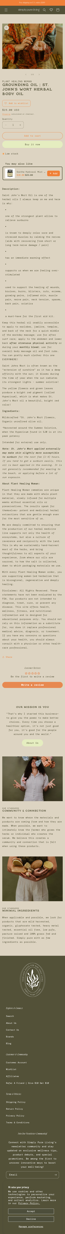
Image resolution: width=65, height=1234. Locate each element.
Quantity (7, 119)
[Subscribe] (55, 1174)
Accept (31, 1211)
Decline (31, 1219)
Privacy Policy (15, 1115)
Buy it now (32, 144)
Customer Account (16, 1062)
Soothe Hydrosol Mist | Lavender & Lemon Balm (31, 171)
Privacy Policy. (29, 1203)
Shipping (6, 114)
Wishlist (11, 1069)
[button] (6, 10)
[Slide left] (26, 74)
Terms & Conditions (17, 1122)
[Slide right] (39, 74)
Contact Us (12, 1029)
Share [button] (9, 657)
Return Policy (14, 1109)
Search (10, 1016)
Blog (8, 1043)
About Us (32, 742)
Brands (10, 1036)
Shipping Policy (16, 1102)
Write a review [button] (32, 684)
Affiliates (12, 1076)
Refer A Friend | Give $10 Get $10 (27, 1083)
